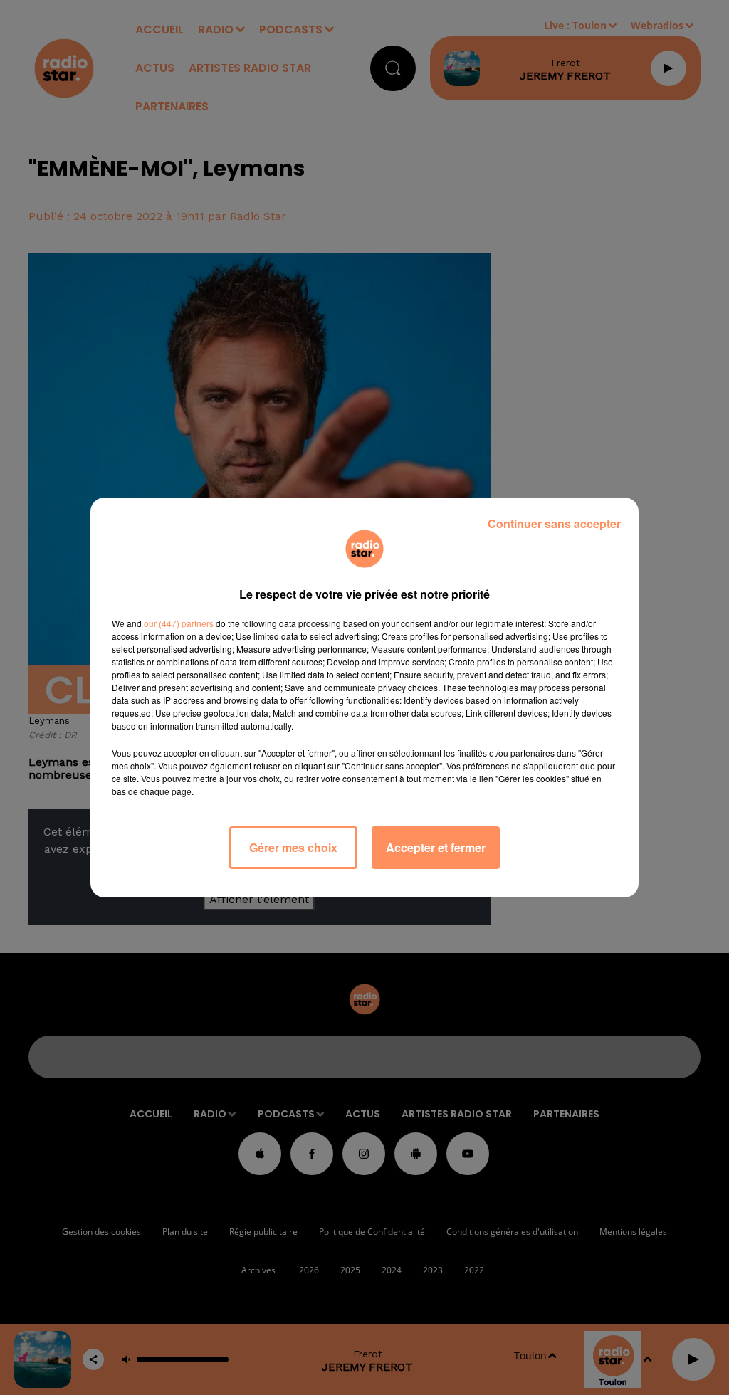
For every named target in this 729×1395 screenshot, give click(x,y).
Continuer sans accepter (554, 523)
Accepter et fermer (436, 847)
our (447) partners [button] (179, 623)
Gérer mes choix (293, 847)
